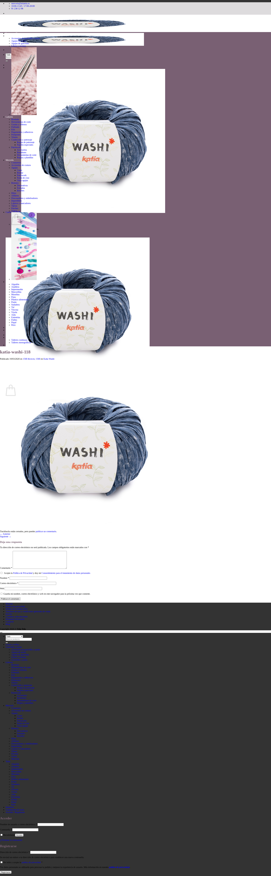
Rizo (13, 325)
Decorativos (22, 185)
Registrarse (5, 872)
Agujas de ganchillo (20, 43)
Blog (8, 624)
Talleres (9, 337)
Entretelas (15, 317)
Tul (12, 307)
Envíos (9, 614)
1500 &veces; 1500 (31, 359)
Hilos (13, 193)
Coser (19, 170)
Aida (13, 315)
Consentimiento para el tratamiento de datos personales (65, 573)
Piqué (13, 322)
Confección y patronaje (21, 140)
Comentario (6, 568)
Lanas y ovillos (12, 33)
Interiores (10, 327)
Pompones (16, 134)
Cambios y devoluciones (17, 616)
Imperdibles (16, 201)
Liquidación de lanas (15, 330)
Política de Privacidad (22, 573)
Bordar (20, 173)
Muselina (15, 294)
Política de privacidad (15, 606)
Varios (14, 211)
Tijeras (14, 206)
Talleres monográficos (21, 342)
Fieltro (14, 320)
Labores (9, 117)
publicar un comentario (46, 531)
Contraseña (6, 829)
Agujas (14, 167)
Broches (20, 190)
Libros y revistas (18, 46)
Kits (13, 129)
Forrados (21, 188)
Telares (14, 137)
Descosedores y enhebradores (24, 198)
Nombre (4, 578)
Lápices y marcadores (21, 203)
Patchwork (16, 147)
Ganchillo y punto (14, 36)
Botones (15, 183)
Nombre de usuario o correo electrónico (18, 824)
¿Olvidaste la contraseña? (11, 840)
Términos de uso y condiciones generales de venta (28, 611)
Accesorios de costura (21, 165)
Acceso (19, 835)
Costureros (16, 162)
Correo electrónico (9, 583)
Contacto (10, 621)
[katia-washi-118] (84, 529)
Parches (14, 208)
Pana (13, 297)
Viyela (14, 312)
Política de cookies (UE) (16, 609)
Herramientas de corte (21, 122)
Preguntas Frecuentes (15, 619)
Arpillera (15, 287)
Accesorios (22, 150)
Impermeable (17, 289)
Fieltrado (15, 127)
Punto (14, 302)
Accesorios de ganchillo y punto (25, 38)
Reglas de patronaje (25, 142)
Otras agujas (22, 180)
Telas (8, 282)
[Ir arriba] (1, 632)
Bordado (15, 119)
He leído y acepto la (22, 862)
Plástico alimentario (20, 299)
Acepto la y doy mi (46, 573)
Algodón (15, 284)
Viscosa (14, 310)
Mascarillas (16, 292)
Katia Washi (48, 359)
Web (2, 588)
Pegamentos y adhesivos (22, 132)
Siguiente (5, 536)
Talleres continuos (19, 340)
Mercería (10, 160)
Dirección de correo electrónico (15, 852)
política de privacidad (31, 862)
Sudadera (15, 304)
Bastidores (21, 152)
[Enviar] (7, 642)
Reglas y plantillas (25, 157)
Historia (9, 345)
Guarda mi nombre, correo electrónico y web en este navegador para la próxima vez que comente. (46, 594)
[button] (85, 212)
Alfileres (15, 195)
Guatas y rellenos (19, 124)
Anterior (5, 534)
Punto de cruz (23, 178)
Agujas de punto (18, 41)
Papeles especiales (25, 145)
